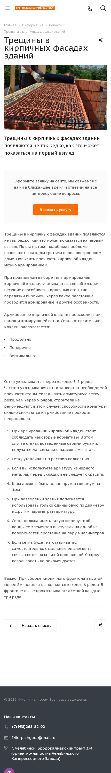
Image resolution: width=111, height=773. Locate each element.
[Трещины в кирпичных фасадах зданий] (55, 68)
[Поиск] (103, 8)
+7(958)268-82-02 (28, 726)
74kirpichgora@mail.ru (33, 737)
